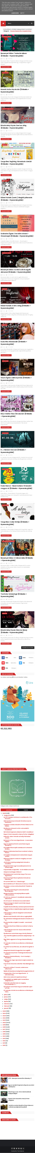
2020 (4, 1022)
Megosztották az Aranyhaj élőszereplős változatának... (16, 894)
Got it (22, 13)
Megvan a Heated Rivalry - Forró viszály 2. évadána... (17, 957)
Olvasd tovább (6, 67)
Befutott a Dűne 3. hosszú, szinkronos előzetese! (16, 968)
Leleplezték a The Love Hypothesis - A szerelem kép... (16, 974)
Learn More (15, 13)
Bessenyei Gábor (6, 36)
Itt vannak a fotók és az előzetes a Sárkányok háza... (18, 943)
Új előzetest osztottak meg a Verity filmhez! (18, 933)
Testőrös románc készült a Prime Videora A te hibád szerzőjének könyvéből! (20, 1106)
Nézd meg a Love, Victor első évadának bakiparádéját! (19, 1092)
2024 (4, 1013)
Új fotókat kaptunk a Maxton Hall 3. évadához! (18, 832)
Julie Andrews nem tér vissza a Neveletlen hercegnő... (17, 930)
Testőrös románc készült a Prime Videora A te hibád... (18, 825)
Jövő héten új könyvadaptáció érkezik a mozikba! (17, 863)
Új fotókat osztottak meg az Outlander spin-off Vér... (18, 987)
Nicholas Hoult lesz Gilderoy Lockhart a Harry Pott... (18, 926)
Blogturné (5, 72)
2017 (4, 1029)
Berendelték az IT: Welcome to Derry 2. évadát (19, 884)
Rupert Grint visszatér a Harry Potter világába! (19, 834)
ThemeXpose (20, 1151)
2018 (4, 1027)
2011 (4, 1043)
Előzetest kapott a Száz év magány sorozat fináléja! (18, 859)
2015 (4, 1034)
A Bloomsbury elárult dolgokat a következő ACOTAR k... (18, 913)
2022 (4, 1018)
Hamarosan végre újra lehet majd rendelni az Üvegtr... (18, 960)
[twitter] (17, 1148)
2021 (4, 1020)
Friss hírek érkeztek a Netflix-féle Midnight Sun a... (19, 964)
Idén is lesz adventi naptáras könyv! (15, 977)
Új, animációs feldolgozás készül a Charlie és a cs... (18, 919)
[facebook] (12, 1148)
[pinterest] (19, 1148)
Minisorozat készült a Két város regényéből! (18, 916)
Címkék (26, 810)
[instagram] (14, 1148)
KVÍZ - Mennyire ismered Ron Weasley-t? (20, 1078)
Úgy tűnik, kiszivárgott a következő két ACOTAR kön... (16, 890)
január (6, 1008)
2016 (4, 1032)
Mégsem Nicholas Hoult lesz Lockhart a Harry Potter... (18, 852)
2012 (4, 1041)
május (6, 999)
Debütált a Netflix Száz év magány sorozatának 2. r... (15, 983)
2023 (4, 1016)
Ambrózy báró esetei (7, 108)
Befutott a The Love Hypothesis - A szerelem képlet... (18, 840)
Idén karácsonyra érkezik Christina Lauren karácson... (17, 821)
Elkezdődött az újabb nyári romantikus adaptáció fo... (16, 980)
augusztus (7, 815)
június (6, 997)
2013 (4, 1038)
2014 (4, 1036)
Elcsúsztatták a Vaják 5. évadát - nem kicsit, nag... (18, 923)
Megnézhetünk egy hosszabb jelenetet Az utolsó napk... (17, 866)
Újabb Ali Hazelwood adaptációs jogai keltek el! (19, 971)
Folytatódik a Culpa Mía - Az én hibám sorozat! (19, 869)
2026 (4, 813)
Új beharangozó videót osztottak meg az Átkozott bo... (17, 903)
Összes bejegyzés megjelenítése (20, 31)
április (6, 1001)
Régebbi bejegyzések (27, 647)
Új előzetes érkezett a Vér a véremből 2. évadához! (16, 829)
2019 (4, 1025)
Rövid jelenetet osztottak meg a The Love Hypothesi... (17, 874)
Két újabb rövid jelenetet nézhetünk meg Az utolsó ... (18, 855)
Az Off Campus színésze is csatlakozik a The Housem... (18, 817)
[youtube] (21, 1148)
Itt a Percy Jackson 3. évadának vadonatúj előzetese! (17, 897)
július (6, 994)
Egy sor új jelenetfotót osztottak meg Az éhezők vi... (17, 844)
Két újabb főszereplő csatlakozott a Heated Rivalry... (18, 848)
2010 (4, 1045)
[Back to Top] (23, 1148)
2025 (4, 1011)
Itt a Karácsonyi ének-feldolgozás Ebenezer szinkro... (18, 953)
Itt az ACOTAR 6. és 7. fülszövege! (14, 881)
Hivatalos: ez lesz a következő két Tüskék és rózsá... (18, 886)
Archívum (9, 810)
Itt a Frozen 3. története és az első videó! (17, 901)
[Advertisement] (17, 749)
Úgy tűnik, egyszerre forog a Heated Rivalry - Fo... (18, 940)
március (7, 1004)
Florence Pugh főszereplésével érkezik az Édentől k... (17, 878)
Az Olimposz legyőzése (8, 541)
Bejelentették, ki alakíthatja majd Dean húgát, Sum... (19, 909)
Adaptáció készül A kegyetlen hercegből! (17, 950)
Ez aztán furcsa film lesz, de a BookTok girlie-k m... (19, 947)
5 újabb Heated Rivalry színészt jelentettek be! (19, 907)
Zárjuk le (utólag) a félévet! (13, 872)
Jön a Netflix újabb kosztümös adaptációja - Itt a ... (19, 936)
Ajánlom (4, 144)
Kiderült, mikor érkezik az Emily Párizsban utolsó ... (17, 837)
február (6, 1006)
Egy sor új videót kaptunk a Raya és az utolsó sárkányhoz (21, 1086)
